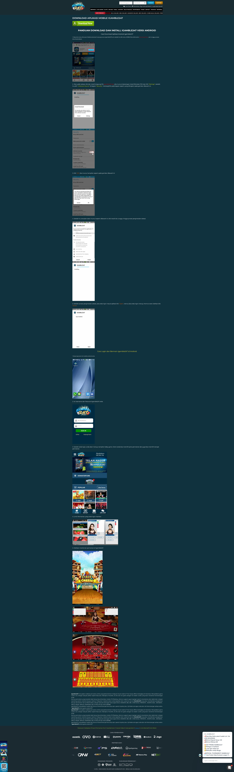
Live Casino (100, 9)
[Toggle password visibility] (145, 3)
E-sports (120, 9)
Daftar (158, 3)
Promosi (153, 9)
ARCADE (110, 9)
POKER (143, 9)
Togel (115, 9)
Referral (159, 9)
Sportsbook (136, 9)
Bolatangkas (128, 9)
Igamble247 (74, 694)
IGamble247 (137, 701)
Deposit (147, 9)
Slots (106, 9)
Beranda (93, 9)
